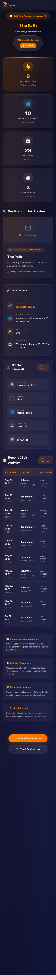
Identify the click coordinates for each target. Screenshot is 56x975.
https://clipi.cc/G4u (28, 40)
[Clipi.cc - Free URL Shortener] (9, 5)
